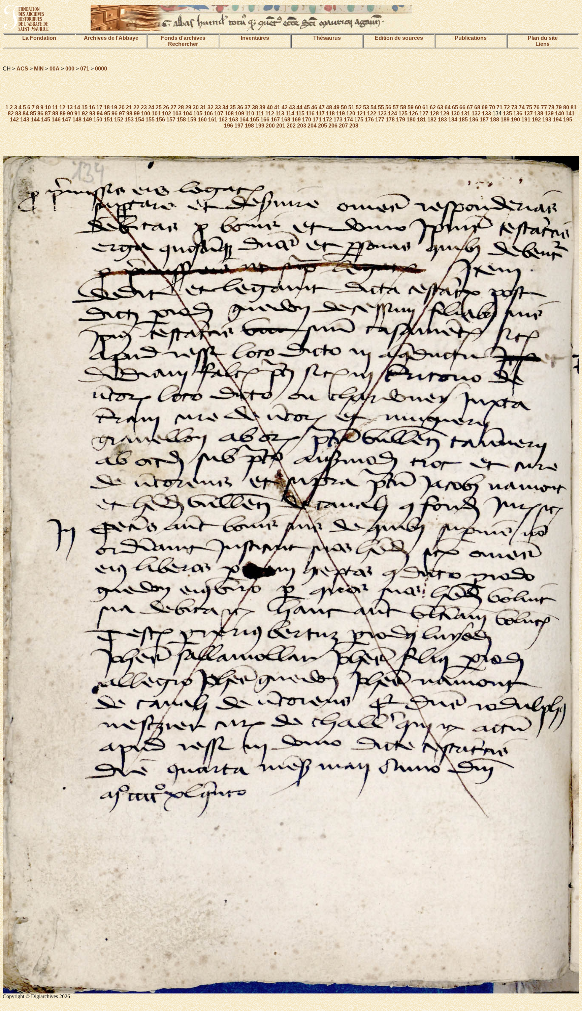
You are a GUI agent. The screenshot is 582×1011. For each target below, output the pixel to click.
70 (492, 107)
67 (470, 107)
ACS (22, 69)
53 (366, 107)
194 (557, 119)
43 (292, 107)
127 (423, 113)
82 (11, 113)
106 (208, 113)
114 (290, 113)
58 (403, 107)
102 (166, 113)
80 (566, 107)
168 (285, 119)
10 (48, 107)
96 (114, 113)
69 (485, 107)
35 (233, 107)
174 (348, 119)
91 (77, 113)
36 (240, 107)
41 (277, 107)
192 (536, 119)
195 (567, 119)
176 (369, 119)
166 (264, 119)
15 (85, 107)
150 (97, 119)
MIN (39, 69)
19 (114, 107)
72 (507, 107)
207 (343, 126)
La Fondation (39, 38)
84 (26, 113)
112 (269, 113)
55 (381, 107)
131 (465, 113)
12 (62, 107)
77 (544, 107)
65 (455, 107)
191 (525, 119)
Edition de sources (399, 38)
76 (537, 107)
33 (218, 107)
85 (33, 113)
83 (18, 113)
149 (87, 119)
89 (63, 113)
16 (92, 107)
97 (122, 113)
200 (270, 126)
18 (107, 107)
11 (55, 107)
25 (159, 107)
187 (484, 119)
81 (574, 107)
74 (522, 107)
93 (92, 113)
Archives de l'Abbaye (111, 38)
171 (317, 119)
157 (170, 119)
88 (55, 113)
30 (196, 107)
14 (77, 107)
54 (373, 107)
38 (255, 107)
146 (56, 119)
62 (433, 107)
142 (14, 119)
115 (300, 113)
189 (505, 119)
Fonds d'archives (183, 38)
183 (442, 119)
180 (411, 119)
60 (418, 107)
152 (118, 119)
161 (212, 119)
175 (358, 119)
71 (499, 107)
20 (122, 107)
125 (403, 113)
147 (66, 119)
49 (336, 107)
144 (35, 119)
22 (136, 107)
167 (275, 119)
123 (382, 113)
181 (421, 119)
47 (322, 107)
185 (463, 119)
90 (70, 113)
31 (203, 107)
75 (529, 107)
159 (191, 119)
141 (570, 113)
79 (559, 107)
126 (413, 113)
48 (329, 107)
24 (151, 107)
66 (462, 107)
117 (320, 113)
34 (225, 107)
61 (425, 107)
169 (296, 119)
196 (228, 126)
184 (452, 119)
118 (330, 113)
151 (108, 119)
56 (388, 107)
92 (85, 113)
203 (301, 126)
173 (338, 119)
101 (156, 113)
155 (150, 119)
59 (411, 107)
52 (359, 107)
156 (160, 119)
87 (48, 113)
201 (280, 126)
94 (100, 113)
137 (528, 113)
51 (351, 107)
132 (476, 113)
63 (440, 107)
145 (45, 119)
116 (310, 113)
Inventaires (255, 38)
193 (546, 119)
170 (306, 119)
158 (181, 119)
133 (486, 113)
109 (239, 113)
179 (400, 119)
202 (291, 126)
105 (197, 113)
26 (166, 107)
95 (107, 113)
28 (181, 107)
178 (390, 119)
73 (514, 107)
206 (332, 126)
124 (392, 113)
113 (280, 113)
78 (551, 107)
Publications (471, 38)
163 (233, 119)
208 (353, 126)
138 (538, 113)
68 (477, 107)
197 (239, 126)
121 (361, 113)
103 (177, 113)
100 (145, 113)
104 (187, 113)
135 (507, 113)
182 (432, 119)
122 (371, 113)
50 (344, 107)
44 (299, 107)
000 (69, 69)
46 (314, 107)
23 (144, 107)
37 (248, 107)
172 (327, 119)
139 (549, 113)
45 (307, 107)
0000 (101, 69)
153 (129, 119)
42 (285, 107)
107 (218, 113)
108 (229, 113)
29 (188, 107)
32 (210, 107)
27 (173, 107)
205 (322, 126)
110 (250, 113)
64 (448, 107)
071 (84, 69)
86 (40, 113)
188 (494, 119)
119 (340, 113)
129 (444, 113)
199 (259, 126)
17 (99, 107)
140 (559, 113)
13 (70, 107)
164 (244, 119)
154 (139, 119)
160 (202, 119)
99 (137, 113)
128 (434, 113)
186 (473, 119)
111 (260, 113)
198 (249, 126)
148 (77, 119)
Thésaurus (327, 38)
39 (262, 107)
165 (254, 119)
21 (129, 107)
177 (379, 119)
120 (350, 113)
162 (223, 119)
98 (129, 113)
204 (312, 126)
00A (55, 69)
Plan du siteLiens (543, 41)
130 (455, 113)
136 (517, 113)
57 (396, 107)
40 (270, 107)
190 (515, 119)
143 (24, 119)
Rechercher (183, 44)
